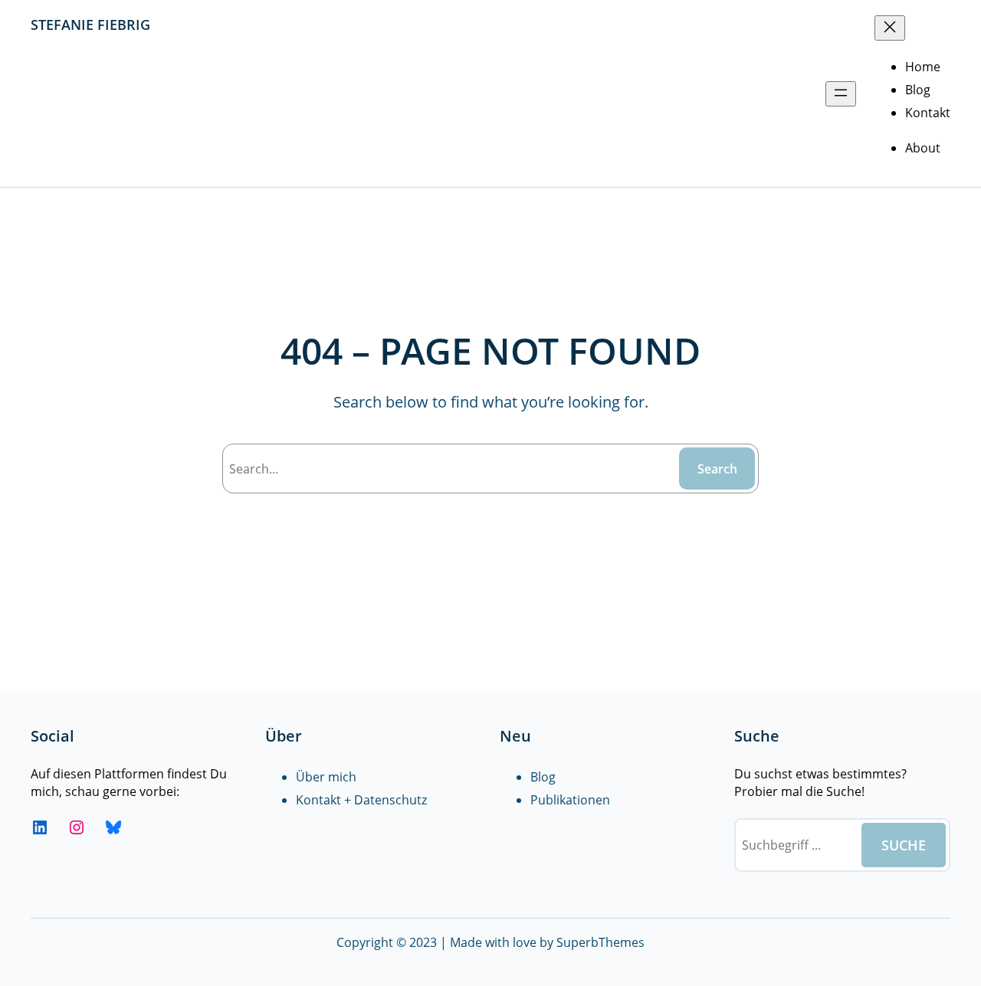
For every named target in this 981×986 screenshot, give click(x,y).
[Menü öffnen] (840, 93)
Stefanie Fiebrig (90, 24)
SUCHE (903, 845)
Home (922, 66)
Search (717, 468)
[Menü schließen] (889, 28)
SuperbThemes (600, 942)
